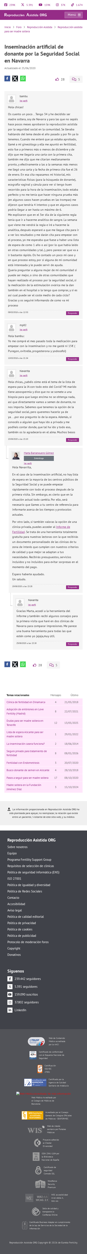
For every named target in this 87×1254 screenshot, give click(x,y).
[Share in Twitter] (15, 78)
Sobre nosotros (17, 846)
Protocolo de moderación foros (28, 942)
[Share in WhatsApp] (23, 78)
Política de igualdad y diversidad (28, 885)
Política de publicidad (21, 935)
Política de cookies (19, 929)
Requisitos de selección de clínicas (30, 865)
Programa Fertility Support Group (29, 859)
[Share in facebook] (7, 78)
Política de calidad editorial (25, 916)
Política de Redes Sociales (24, 891)
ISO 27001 (14, 878)
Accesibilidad (16, 904)
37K (62, 5)
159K (47, 5)
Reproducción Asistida (39, 27)
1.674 (79, 5)
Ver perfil (23, 100)
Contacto (13, 897)
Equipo (12, 853)
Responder (72, 313)
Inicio (7, 27)
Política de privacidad (21, 923)
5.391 (29, 5)
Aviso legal (14, 910)
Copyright (13, 948)
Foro (19, 27)
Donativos (14, 954)
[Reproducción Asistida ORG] (25, 14)
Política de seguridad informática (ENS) (33, 872)
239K (12, 5)
